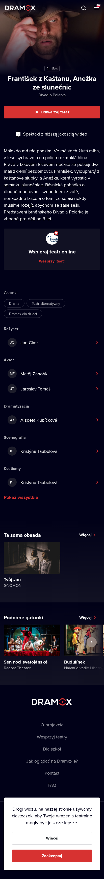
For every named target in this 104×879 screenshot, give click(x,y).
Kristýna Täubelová (33, 451)
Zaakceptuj (52, 856)
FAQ (52, 785)
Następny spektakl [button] (92, 654)
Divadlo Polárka (52, 95)
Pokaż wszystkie (21, 497)
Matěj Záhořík (29, 374)
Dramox (20, 8)
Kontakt (52, 773)
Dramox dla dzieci (23, 313)
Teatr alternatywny (46, 303)
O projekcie (52, 725)
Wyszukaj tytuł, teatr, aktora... (48, 8)
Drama (14, 303)
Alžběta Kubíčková (33, 420)
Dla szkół (52, 749)
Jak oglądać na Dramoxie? (52, 761)
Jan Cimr (24, 342)
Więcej (85, 535)
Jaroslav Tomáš (30, 389)
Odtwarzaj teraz (55, 112)
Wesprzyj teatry (52, 737)
